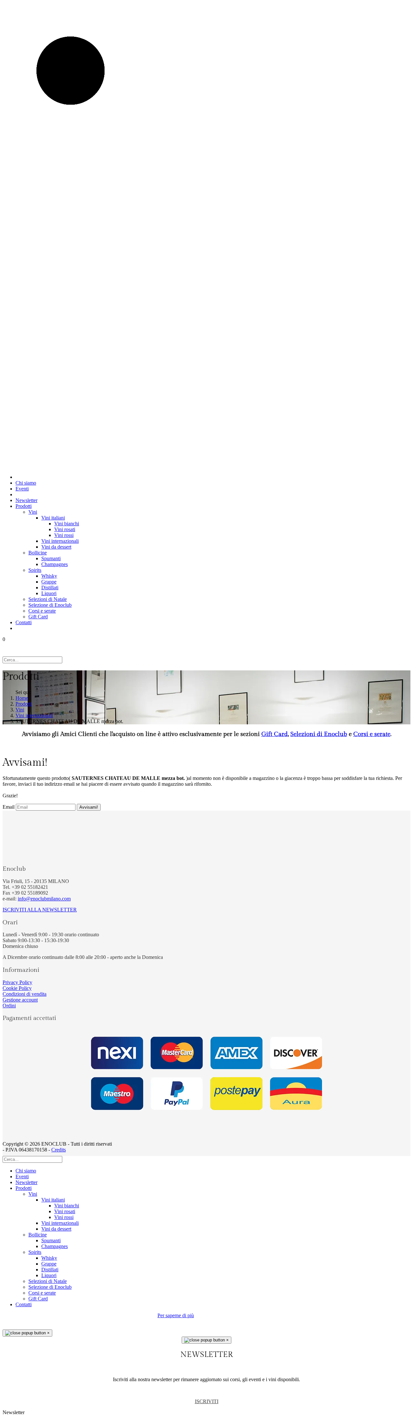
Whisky (49, 576)
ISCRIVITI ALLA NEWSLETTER (40, 909)
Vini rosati (64, 529)
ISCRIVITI (206, 1401)
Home (21, 698)
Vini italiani (53, 517)
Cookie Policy (17, 988)
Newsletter (26, 500)
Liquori (48, 593)
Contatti (23, 622)
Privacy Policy (17, 982)
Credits (58, 1149)
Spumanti (51, 558)
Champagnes (54, 564)
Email (9, 807)
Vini (32, 512)
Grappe (48, 581)
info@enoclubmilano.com (44, 898)
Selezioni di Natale (47, 599)
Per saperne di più (175, 1315)
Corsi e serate (42, 611)
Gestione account (20, 1000)
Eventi (22, 488)
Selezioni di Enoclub (318, 734)
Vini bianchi (66, 523)
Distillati (49, 587)
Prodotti (23, 506)
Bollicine (37, 552)
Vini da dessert (56, 547)
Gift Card (38, 616)
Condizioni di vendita (24, 994)
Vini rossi (64, 535)
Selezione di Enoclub (50, 605)
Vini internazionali (60, 541)
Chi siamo (25, 483)
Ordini (9, 1005)
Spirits (34, 570)
